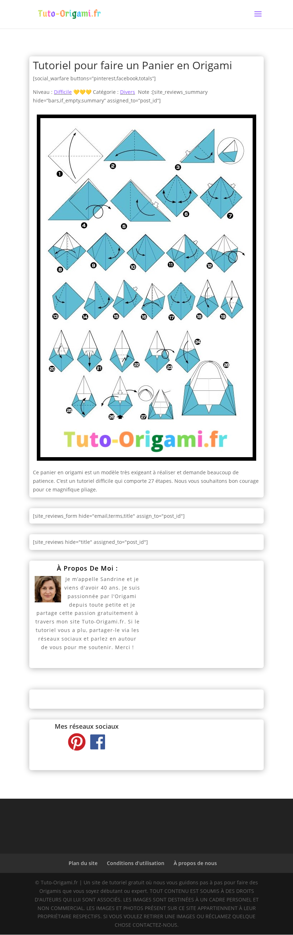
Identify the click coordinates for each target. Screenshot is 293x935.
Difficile (63, 92)
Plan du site (83, 863)
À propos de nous (195, 863)
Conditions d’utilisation (135, 863)
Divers (127, 92)
